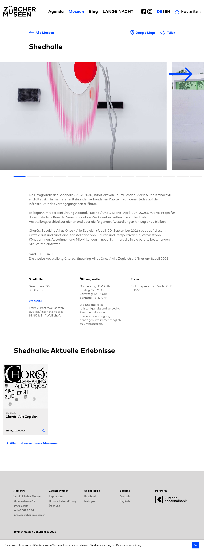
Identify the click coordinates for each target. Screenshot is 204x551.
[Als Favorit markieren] (43, 430)
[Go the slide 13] (183, 176)
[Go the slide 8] (115, 176)
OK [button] (195, 545)
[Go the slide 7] (101, 176)
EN (167, 11)
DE (159, 11)
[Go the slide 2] (33, 176)
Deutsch (125, 496)
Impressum (56, 496)
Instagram (90, 501)
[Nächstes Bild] (181, 74)
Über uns (54, 505)
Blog (93, 11)
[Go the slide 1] (20, 176)
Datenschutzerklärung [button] (128, 545)
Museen (76, 11)
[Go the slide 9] (128, 176)
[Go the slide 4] (60, 176)
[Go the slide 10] (142, 176)
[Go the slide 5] (74, 176)
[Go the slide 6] (88, 176)
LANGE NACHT (118, 11)
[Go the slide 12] (169, 176)
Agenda (56, 11)
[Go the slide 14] (196, 176)
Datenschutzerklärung (62, 501)
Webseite (35, 301)
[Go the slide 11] (155, 176)
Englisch (125, 501)
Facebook (90, 496)
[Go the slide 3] (47, 176)
